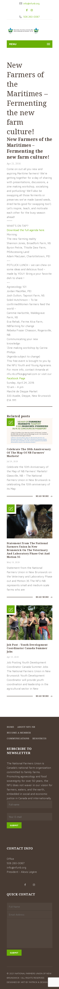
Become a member (19, 732)
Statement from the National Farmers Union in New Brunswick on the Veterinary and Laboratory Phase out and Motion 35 (28, 550)
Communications (18, 738)
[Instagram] (31, 10)
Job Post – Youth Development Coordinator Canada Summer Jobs (27, 648)
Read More (43, 496)
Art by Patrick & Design (34, 982)
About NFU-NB (26, 726)
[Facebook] (27, 10)
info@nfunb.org (31, 3)
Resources (39, 738)
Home (10, 726)
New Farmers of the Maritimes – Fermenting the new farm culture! (29, 148)
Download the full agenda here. (26, 230)
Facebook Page (16, 378)
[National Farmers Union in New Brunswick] (23, 31)
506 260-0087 (31, 16)
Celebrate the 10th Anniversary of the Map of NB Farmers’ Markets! (29, 452)
